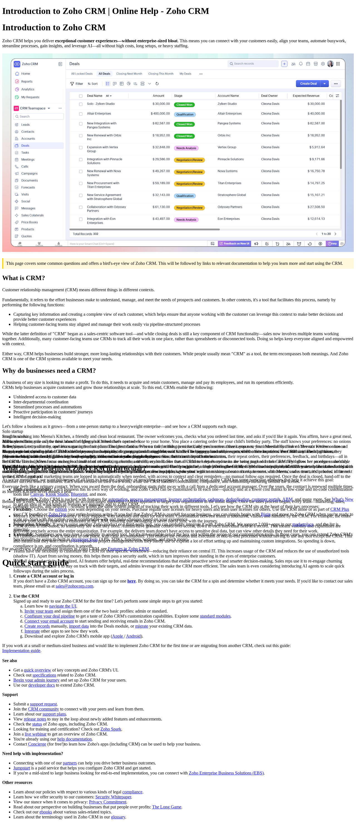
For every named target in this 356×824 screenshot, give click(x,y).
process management (148, 499)
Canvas (36, 494)
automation (118, 499)
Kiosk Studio (57, 494)
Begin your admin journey (36, 680)
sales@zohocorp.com (74, 586)
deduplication (237, 499)
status (37, 724)
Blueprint (79, 494)
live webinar (35, 734)
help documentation (74, 739)
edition (61, 509)
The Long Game (166, 807)
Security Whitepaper (113, 797)
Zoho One (57, 514)
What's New (342, 499)
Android (133, 636)
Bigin (266, 514)
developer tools (84, 539)
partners (70, 763)
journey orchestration (187, 499)
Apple (118, 636)
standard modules (215, 616)
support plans (54, 714)
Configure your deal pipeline (49, 616)
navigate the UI (62, 606)
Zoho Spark (110, 729)
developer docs (41, 685)
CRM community (43, 709)
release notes (35, 719)
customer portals (266, 499)
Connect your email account (49, 621)
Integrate (32, 631)
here (131, 581)
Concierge (37, 744)
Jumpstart (21, 768)
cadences (216, 499)
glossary (118, 817)
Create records (37, 626)
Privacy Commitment (107, 802)
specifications (44, 675)
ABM (287, 499)
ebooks (45, 812)
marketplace (302, 524)
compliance (132, 792)
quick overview (37, 670)
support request (43, 704)
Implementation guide (21, 650)
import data (79, 626)
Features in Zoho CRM (128, 548)
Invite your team (38, 611)
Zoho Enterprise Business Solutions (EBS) (226, 773)
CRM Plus (339, 509)
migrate (141, 626)
